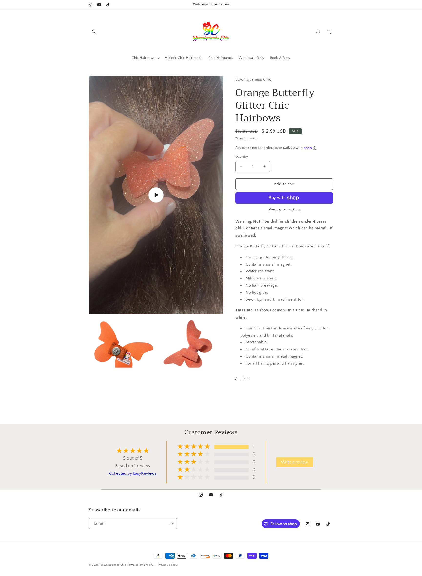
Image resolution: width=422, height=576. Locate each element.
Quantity (241, 156)
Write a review (294, 462)
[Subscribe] (171, 523)
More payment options (284, 209)
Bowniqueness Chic (113, 564)
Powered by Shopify (140, 564)
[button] (94, 31)
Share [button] (245, 378)
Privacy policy (167, 564)
